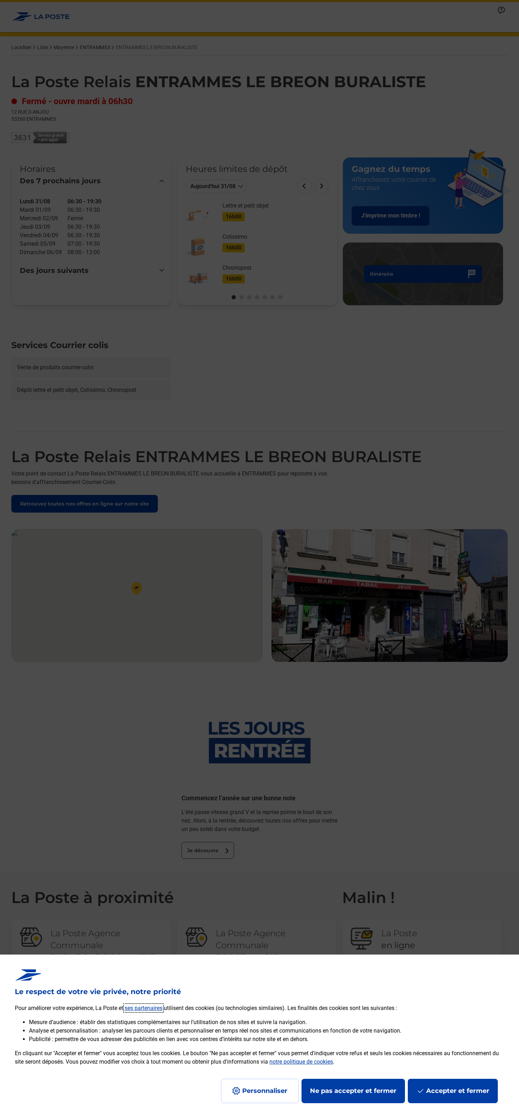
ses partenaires (143, 1008)
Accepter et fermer (457, 1091)
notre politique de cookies (301, 1061)
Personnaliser (264, 1091)
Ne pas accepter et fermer (353, 1091)
